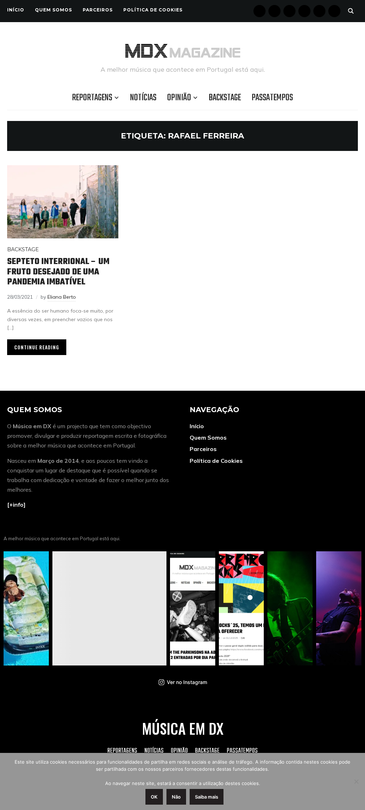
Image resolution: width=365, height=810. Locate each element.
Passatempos (272, 98)
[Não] (356, 781)
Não (176, 797)
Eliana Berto (61, 297)
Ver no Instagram (187, 682)
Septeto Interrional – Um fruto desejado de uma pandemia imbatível (58, 272)
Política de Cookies (152, 9)
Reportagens (92, 98)
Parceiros (98, 9)
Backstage (225, 98)
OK (154, 797)
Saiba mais (206, 797)
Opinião (179, 98)
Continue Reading (36, 347)
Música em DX (182, 728)
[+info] (16, 504)
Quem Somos (53, 9)
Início (15, 9)
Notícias (143, 98)
